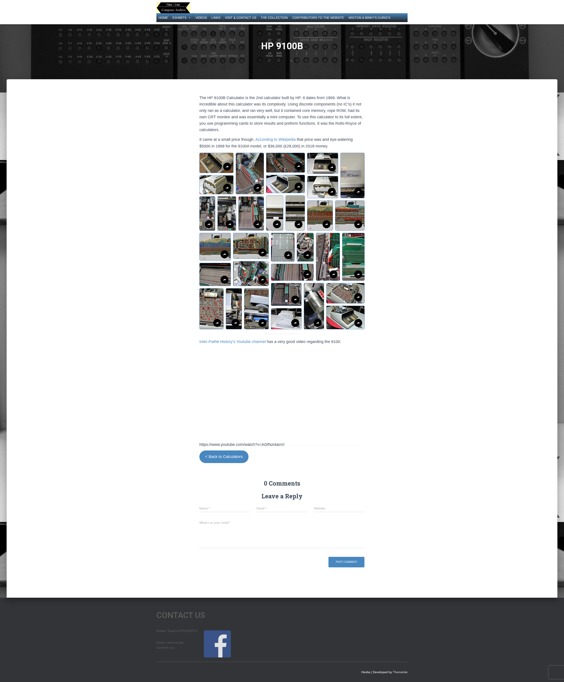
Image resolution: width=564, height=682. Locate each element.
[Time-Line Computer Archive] (173, 7)
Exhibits (179, 17)
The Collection (274, 17)
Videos (201, 17)
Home (163, 17)
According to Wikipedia (275, 139)
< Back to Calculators (224, 456)
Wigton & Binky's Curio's (369, 17)
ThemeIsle (400, 672)
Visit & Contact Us (240, 17)
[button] (216, 163)
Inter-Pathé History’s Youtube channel (232, 341)
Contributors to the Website (318, 17)
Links (216, 17)
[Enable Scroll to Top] (555, 673)
